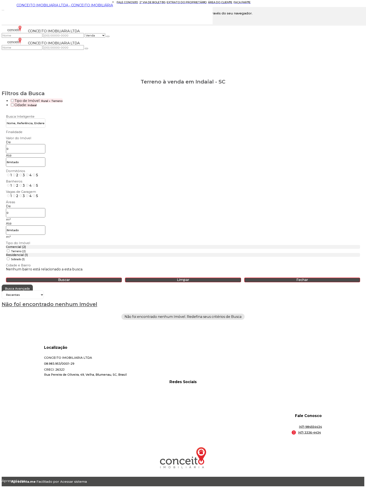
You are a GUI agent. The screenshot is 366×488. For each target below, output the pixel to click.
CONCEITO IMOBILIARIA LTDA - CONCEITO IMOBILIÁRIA (65, 5)
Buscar (64, 280)
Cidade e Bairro (18, 265)
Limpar (183, 280)
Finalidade (14, 132)
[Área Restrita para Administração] (73, 481)
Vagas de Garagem (21, 192)
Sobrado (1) (18, 259)
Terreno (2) (18, 251)
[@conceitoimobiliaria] (183, 392)
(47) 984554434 (310, 427)
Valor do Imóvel (18, 138)
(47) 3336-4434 (309, 432)
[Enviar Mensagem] (86, 48)
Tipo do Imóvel (18, 243)
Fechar (302, 280)
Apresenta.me (6, 481)
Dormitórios (15, 171)
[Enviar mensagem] (108, 36)
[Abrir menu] (3, 9)
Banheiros (14, 181)
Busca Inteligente (20, 116)
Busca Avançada (17, 289)
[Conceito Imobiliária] (183, 397)
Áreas (10, 202)
